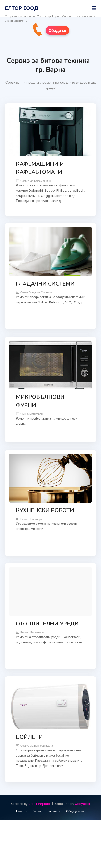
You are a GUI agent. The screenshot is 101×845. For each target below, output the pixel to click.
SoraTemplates (39, 804)
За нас (37, 811)
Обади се (57, 30)
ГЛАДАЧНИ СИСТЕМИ (45, 283)
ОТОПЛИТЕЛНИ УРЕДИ (47, 623)
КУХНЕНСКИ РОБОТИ (45, 510)
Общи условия (76, 811)
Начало (21, 811)
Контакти (54, 811)
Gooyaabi (82, 804)
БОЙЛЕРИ (29, 737)
